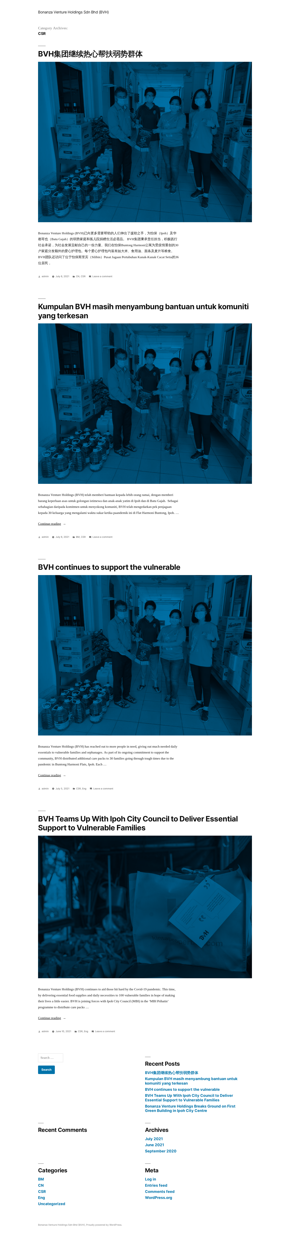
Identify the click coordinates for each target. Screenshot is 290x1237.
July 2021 (154, 1139)
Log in (150, 1179)
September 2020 (160, 1151)
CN (77, 276)
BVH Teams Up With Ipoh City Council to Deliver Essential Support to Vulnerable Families (138, 823)
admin (45, 276)
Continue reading (52, 524)
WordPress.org (158, 1197)
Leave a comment (102, 276)
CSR (83, 276)
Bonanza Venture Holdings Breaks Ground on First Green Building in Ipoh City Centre (190, 1108)
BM (78, 536)
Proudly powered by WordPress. (104, 1224)
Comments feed (160, 1191)
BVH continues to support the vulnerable (109, 567)
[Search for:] (50, 1058)
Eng (84, 788)
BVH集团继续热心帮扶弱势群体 (90, 53)
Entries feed (156, 1185)
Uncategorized (51, 1204)
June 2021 (154, 1145)
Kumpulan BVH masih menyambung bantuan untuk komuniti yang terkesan (143, 311)
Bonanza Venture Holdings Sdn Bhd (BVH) (73, 12)
